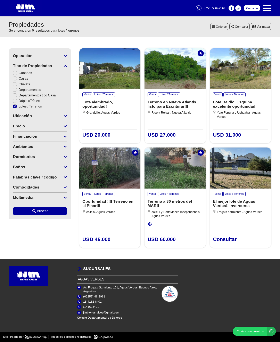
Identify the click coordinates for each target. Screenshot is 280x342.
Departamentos (30, 90)
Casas (23, 78)
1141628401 (91, 306)
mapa (266, 26)
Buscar (42, 211)
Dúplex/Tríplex (29, 101)
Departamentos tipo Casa (37, 95)
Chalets (24, 84)
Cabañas (25, 73)
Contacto (252, 8)
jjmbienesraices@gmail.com (101, 312)
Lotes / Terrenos (30, 106)
